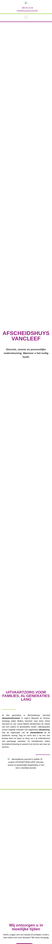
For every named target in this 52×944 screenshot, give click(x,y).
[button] (26, 17)
